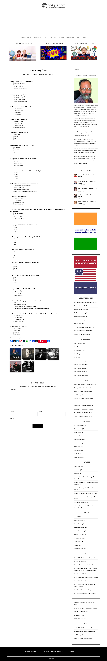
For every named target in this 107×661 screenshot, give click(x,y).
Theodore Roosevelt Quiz (80, 527)
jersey (27, 249)
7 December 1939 (19, 321)
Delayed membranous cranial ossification (25, 191)
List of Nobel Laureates (80, 561)
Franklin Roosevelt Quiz (80, 531)
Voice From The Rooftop (82, 126)
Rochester (17, 334)
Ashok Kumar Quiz (78, 466)
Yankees (19, 162)
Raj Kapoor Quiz (78, 470)
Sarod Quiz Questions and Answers (83, 395)
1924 (15, 231)
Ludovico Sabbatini (19, 83)
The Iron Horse (18, 108)
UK (55, 38)
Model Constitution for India (81, 150)
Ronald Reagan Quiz (79, 443)
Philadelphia (17, 328)
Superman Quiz (77, 453)
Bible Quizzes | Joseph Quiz (81, 364)
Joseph (19, 101)
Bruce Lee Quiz (77, 436)
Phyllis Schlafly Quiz (79, 615)
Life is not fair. (18, 302)
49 (15, 242)
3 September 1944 (19, 202)
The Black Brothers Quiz (80, 320)
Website (12, 418)
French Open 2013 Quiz (80, 618)
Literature (70, 38)
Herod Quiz (77, 357)
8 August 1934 (18, 217)
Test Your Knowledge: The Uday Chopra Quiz (85, 493)
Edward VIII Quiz (78, 516)
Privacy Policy (46, 651)
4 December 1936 (19, 218)
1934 (15, 226)
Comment (14, 389)
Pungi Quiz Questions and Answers (83, 391)
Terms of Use (59, 651)
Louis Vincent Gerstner (20, 97)
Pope (89, 132)
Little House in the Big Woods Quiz (83, 330)
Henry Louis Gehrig (19, 99)
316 (15, 277)
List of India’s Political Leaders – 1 (82, 574)
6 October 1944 (18, 295)
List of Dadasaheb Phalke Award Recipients (85, 593)
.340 (15, 268)
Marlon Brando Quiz (79, 428)
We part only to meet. (20, 304)
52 (15, 238)
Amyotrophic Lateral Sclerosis (22, 185)
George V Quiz (77, 545)
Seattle (16, 140)
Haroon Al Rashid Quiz (79, 538)
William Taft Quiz (78, 541)
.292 (15, 270)
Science (61, 38)
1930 (15, 227)
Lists (77, 38)
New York (17, 134)
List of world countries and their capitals (84, 565)
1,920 (15, 176)
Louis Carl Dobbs (19, 87)
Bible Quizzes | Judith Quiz (80, 368)
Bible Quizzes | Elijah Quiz (80, 361)
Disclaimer (53, 651)
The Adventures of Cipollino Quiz (82, 306)
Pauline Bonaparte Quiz (80, 520)
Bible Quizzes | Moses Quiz (81, 375)
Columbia (17, 151)
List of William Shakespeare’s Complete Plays (85, 302)
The (18, 110)
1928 (15, 229)
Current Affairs (26, 38)
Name (12, 411)
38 (15, 240)
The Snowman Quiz (79, 323)
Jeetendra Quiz (77, 473)
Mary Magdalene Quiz (79, 343)
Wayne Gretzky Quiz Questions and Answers (85, 608)
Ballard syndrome (19, 187)
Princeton (17, 147)
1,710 (15, 174)
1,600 (15, 172)
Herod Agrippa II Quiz (79, 346)
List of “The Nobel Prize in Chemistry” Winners (86, 577)
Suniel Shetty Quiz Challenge (81, 502)
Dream (92, 132)
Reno (15, 138)
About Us (27, 651)
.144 (15, 266)
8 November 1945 (19, 204)
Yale (15, 152)
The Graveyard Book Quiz (80, 313)
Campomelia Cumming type (21, 189)
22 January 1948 (18, 315)
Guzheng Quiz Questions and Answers (83, 405)
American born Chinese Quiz (81, 309)
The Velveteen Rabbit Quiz (80, 316)
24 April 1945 (18, 317)
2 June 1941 (17, 200)
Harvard (16, 149)
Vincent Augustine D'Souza (46, 74)
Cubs (18, 163)
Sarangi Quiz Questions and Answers (83, 409)
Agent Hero (17, 112)
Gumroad (84, 163)
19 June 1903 (18, 123)
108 (15, 282)
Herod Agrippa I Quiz (79, 350)
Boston (16, 136)
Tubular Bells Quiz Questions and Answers (85, 384)
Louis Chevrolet (20, 101)
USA (51, 38)
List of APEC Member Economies (82, 581)
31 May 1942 (18, 292)
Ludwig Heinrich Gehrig (20, 88)
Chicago (16, 163)
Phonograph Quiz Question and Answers (84, 387)
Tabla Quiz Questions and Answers (83, 412)
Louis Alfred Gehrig (19, 96)
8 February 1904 (18, 121)
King (86, 132)
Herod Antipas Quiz (79, 354)
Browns (18, 165)
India (45, 38)
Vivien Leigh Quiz (78, 450)
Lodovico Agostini (19, 85)
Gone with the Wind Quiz (80, 425)
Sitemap (72, 651)
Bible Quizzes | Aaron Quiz (80, 371)
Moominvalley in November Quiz (82, 334)
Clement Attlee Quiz (79, 524)
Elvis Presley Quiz (78, 446)
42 (15, 244)
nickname (27, 107)
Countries (37, 38)
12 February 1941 (19, 290)
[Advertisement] (53, 24)
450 (15, 281)
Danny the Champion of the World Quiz (84, 327)
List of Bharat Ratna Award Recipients (84, 590)
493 (15, 279)
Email (40, 411)
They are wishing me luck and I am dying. (25, 306)
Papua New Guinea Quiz (80, 548)
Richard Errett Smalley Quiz (81, 611)
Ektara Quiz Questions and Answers (83, 402)
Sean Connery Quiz (79, 432)
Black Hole (20, 110)
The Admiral (17, 114)
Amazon (79, 163)
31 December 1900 (19, 127)
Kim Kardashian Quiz (79, 457)
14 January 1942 (18, 198)
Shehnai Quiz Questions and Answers (83, 398)
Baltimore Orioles (19, 160)
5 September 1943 (19, 319)
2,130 (15, 178)
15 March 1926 (18, 213)
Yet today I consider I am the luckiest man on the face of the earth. (31, 308)
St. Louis (16, 165)
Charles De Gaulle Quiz (80, 534)
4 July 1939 (17, 293)
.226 (15, 264)
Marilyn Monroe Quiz (79, 439)
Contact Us (33, 651)
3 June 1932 (17, 215)
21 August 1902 (18, 125)
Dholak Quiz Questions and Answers (83, 416)
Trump (75, 133)
